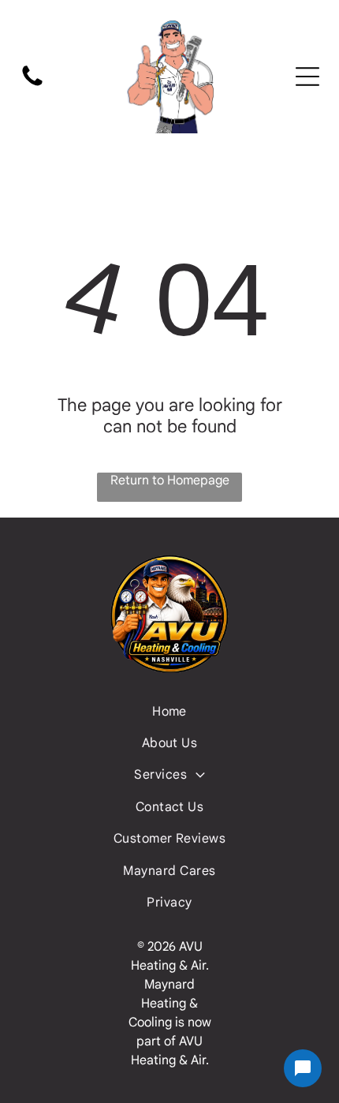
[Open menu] (307, 76)
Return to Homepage (169, 480)
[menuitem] (169, 711)
